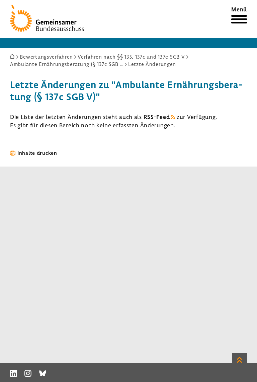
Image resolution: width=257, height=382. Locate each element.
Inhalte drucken (37, 152)
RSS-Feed (157, 116)
